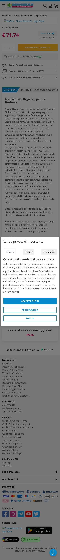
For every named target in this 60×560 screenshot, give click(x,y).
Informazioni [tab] (49, 251)
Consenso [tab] (10, 251)
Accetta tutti (30, 301)
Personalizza (30, 309)
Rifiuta (30, 318)
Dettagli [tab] (29, 251)
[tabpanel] (30, 276)
